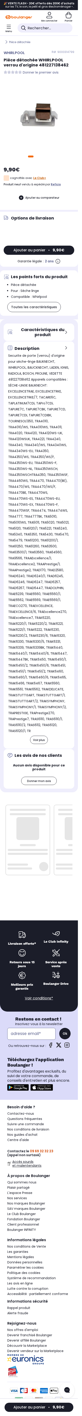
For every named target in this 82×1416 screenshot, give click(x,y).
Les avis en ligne (20, 1283)
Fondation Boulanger (23, 1219)
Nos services (17, 1198)
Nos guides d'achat (22, 1134)
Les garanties (17, 1251)
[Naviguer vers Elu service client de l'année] (39, 1371)
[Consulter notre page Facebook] (50, 1046)
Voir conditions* (39, 998)
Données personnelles (24, 1262)
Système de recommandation (31, 1278)
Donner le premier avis (41, 72)
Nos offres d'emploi (22, 1330)
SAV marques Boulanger (26, 1208)
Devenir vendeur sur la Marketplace (35, 1351)
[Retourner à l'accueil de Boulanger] (18, 17)
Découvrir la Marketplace (27, 1345)
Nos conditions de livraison (28, 1129)
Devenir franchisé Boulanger (29, 1335)
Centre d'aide (18, 1140)
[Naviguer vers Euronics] (39, 1359)
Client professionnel (23, 1224)
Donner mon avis (39, 781)
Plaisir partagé (18, 1187)
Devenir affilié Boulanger (26, 1340)
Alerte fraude (17, 1313)
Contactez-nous (20, 1113)
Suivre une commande (25, 1124)
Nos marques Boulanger (26, 1203)
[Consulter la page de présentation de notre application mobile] (18, 1087)
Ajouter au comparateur (42, 197)
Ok (65, 1033)
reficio (56, 184)
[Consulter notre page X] (59, 1046)
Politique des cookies (23, 1273)
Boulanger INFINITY (21, 1229)
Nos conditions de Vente (26, 1246)
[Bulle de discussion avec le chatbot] (67, 1390)
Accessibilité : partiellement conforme (37, 1294)
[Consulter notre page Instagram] (67, 1046)
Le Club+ (39, 178)
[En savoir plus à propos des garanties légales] (58, 261)
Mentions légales (20, 1257)
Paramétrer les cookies (25, 1267)
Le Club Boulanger (21, 1214)
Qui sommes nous (21, 1182)
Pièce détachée (19, 42)
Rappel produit (18, 1308)
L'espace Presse (19, 1193)
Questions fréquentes (24, 1119)
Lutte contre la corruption (27, 1288)
